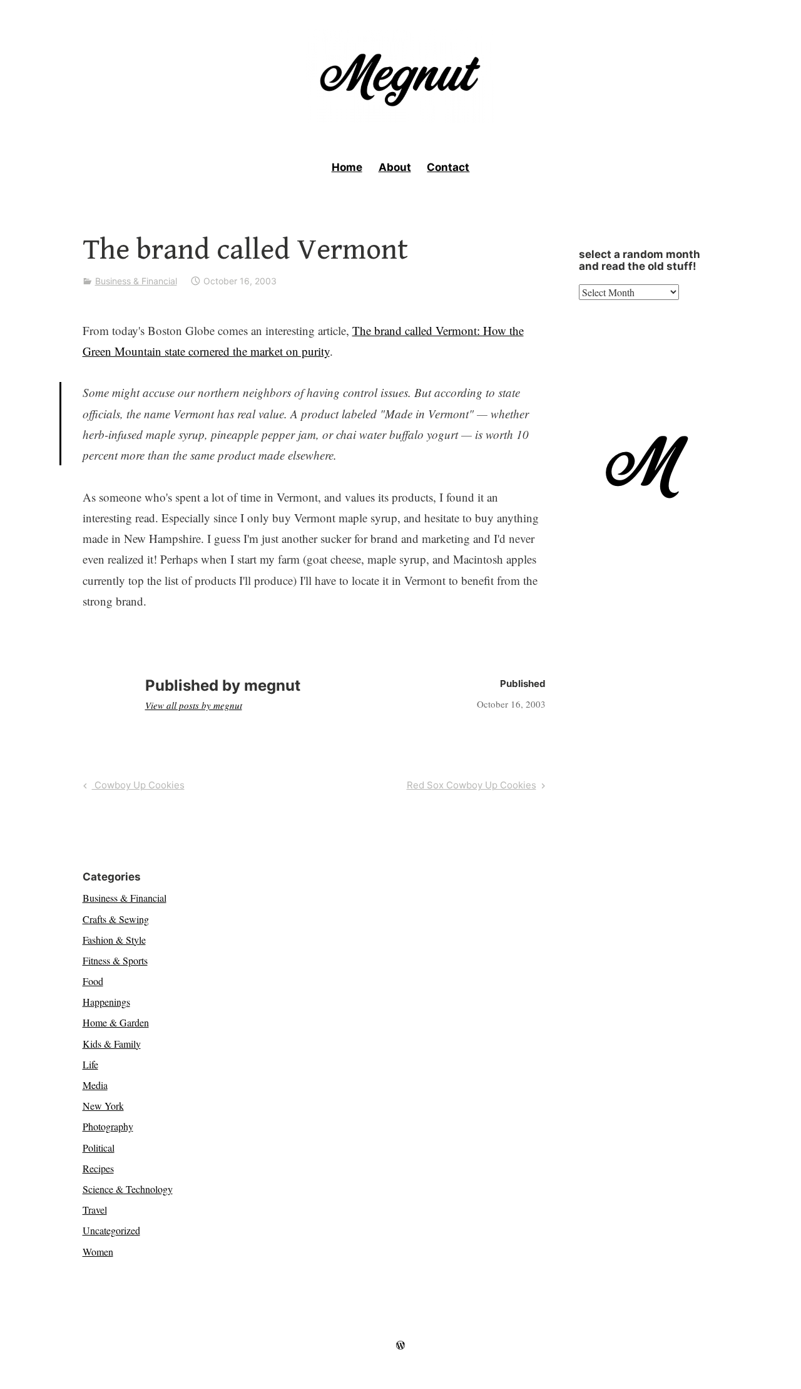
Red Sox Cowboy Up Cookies (471, 787)
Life (90, 1064)
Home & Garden (116, 1022)
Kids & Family (112, 1043)
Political (99, 1147)
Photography (108, 1126)
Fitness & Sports (115, 960)
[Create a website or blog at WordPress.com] (400, 1345)
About (395, 167)
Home (347, 167)
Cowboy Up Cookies (137, 787)
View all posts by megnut (193, 705)
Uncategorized (111, 1230)
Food (93, 981)
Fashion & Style (114, 939)
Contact (448, 167)
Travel (95, 1209)
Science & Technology (128, 1188)
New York (103, 1105)
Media (95, 1085)
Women (98, 1251)
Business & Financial (136, 281)
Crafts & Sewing (116, 919)
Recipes (98, 1168)
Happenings (106, 1001)
